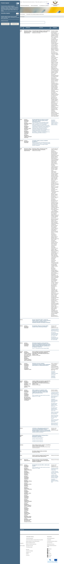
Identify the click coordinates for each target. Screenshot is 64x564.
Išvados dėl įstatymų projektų (20, 14)
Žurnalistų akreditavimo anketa (52, 541)
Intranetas (27, 555)
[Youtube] (47, 553)
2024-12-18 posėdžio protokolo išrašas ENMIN (40, 348)
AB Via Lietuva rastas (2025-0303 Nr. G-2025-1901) (55, 396)
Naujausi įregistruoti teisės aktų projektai (32, 541)
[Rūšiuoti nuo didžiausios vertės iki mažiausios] (23, 28)
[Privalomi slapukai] (17, 3)
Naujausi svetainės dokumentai (31, 544)
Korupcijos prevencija (29, 545)
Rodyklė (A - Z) (28, 552)
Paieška (7, 22)
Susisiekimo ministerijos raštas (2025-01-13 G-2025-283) (55, 481)
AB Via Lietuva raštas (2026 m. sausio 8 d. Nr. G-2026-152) (55, 413)
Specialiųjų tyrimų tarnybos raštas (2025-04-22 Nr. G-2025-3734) (54, 409)
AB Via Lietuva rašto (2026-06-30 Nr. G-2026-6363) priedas (54, 424)
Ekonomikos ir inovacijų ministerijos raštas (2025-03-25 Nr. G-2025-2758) (54, 334)
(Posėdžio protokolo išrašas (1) (40, 436)
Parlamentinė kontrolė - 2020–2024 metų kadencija (15, 529)
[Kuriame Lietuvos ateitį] (52, 562)
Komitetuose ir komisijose (20, 16)
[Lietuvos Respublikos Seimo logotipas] (55, 3)
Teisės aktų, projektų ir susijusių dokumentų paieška (34, 539)
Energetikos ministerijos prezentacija (53, 376)
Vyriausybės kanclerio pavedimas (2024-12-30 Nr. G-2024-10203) (55, 330)
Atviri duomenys (49, 542)
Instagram (50, 555)
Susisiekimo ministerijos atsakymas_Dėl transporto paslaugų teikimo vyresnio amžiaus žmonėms (54, 122)
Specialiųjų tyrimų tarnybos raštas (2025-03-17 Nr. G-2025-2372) (54, 405)
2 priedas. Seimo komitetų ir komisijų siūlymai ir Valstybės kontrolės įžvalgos (54, 476)
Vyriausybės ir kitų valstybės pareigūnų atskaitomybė (35, 14)
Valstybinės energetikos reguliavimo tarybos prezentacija (54, 373)
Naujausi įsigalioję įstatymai (30, 542)
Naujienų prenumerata (50, 544)
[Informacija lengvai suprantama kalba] (48, 3)
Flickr (49, 550)
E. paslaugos (49, 539)
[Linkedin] (47, 556)
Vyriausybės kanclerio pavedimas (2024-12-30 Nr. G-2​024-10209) (55, 393)
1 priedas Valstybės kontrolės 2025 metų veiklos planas (55, 472)
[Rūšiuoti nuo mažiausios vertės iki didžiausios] (23, 27)
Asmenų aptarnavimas (50, 538)
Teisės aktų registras (29, 538)
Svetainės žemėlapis (29, 550)
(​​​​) (40, 392)
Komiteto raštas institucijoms (37, 438)
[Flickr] (47, 550)
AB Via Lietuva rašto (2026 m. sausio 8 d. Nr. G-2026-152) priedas (54, 417)
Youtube (49, 553)
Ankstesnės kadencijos (24, 5)
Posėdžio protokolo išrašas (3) (37, 441)
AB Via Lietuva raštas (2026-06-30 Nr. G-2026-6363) (55, 420)
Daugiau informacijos (4, 20)
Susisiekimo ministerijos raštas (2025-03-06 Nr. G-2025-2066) (54, 400)
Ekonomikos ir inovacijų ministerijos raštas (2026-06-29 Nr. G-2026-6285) (54, 338)
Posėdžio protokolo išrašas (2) (37, 440)
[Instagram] (47, 555)
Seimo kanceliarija (34, 5)
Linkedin (49, 556)
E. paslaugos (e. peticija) (44, 5)
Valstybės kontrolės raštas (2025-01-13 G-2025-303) (54, 469)
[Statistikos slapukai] (17, 13)
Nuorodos (27, 549)
